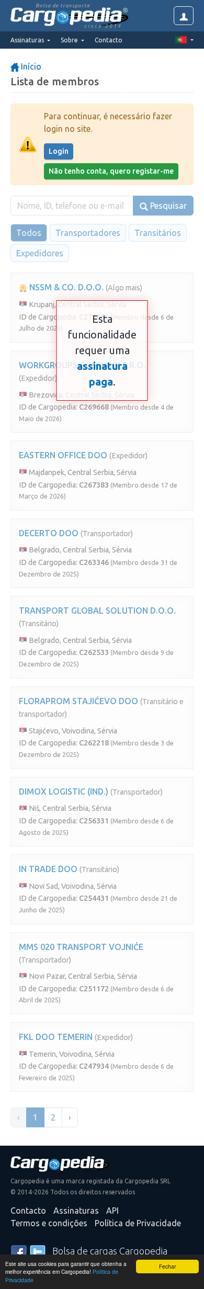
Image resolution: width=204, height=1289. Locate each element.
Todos (28, 233)
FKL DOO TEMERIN (56, 1037)
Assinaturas (76, 1210)
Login (59, 151)
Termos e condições (48, 1223)
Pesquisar (167, 205)
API (112, 1210)
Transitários (157, 233)
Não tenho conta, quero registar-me (111, 171)
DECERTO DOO (48, 533)
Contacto (108, 40)
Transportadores (87, 233)
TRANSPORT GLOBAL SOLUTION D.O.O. (97, 610)
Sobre (70, 40)
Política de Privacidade (138, 1223)
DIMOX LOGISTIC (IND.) (63, 791)
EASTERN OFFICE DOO (63, 455)
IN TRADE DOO (48, 869)
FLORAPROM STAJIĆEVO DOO (78, 701)
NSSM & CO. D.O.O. (65, 287)
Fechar (167, 1266)
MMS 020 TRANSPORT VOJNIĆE (81, 947)
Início (30, 66)
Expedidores (39, 253)
